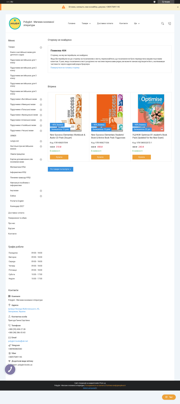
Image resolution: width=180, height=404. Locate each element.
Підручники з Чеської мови (21, 130)
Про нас (11, 223)
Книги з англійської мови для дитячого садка (23, 53)
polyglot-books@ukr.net (18, 341)
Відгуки (11, 228)
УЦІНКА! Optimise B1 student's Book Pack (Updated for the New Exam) (149, 136)
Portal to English (17, 201)
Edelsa (13, 196)
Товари (85, 23)
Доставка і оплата (105, 23)
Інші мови (14, 190)
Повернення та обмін (17, 218)
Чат (171, 397)
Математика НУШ (18, 167)
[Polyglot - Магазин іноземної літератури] (14, 23)
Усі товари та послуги (59, 169)
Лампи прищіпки (17, 154)
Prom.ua (103, 383)
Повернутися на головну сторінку (65, 68)
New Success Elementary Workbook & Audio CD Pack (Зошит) (67, 136)
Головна (71, 23)
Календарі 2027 (17, 206)
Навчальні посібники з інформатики (20, 184)
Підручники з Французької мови (24, 115)
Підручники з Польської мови (23, 109)
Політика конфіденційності (116, 385)
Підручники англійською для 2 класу (23, 69)
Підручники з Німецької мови (22, 104)
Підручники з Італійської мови (23, 125)
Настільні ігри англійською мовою (21, 147)
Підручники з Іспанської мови (23, 120)
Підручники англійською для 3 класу (23, 77)
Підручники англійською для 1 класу (23, 61)
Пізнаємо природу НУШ (20, 178)
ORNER (13, 136)
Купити (59, 157)
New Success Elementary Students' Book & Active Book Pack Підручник (108, 136)
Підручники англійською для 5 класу (23, 92)
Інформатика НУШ (18, 172)
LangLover (14, 141)
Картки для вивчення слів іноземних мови (21, 160)
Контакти (124, 23)
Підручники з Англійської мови (23, 99)
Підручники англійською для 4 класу (23, 84)
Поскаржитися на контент (94, 385)
